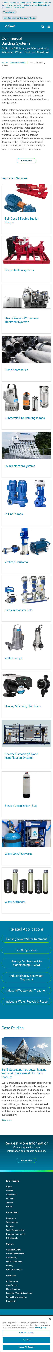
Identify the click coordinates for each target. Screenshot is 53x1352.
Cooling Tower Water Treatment (26, 939)
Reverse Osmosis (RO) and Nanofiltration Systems (21, 755)
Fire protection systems (19, 270)
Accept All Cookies (26, 1347)
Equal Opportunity (14, 1261)
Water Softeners (15, 902)
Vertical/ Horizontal (16, 562)
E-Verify (9, 1265)
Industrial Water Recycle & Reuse (27, 1001)
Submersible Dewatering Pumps (25, 418)
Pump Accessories (16, 370)
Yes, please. (9, 12)
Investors (10, 1226)
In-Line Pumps (14, 514)
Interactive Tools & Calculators (19, 1293)
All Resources (12, 1281)
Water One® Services (18, 854)
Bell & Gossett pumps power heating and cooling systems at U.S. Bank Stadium (24, 1073)
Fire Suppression (26, 950)
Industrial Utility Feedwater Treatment (26, 977)
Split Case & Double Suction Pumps (22, 220)
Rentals (9, 1206)
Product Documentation (16, 1297)
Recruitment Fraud (14, 1269)
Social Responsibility (15, 1230)
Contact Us (11, 1301)
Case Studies (11, 1285)
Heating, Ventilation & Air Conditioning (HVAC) (26, 963)
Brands (9, 1187)
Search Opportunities (15, 1254)
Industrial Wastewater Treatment (26, 990)
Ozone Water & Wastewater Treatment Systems (22, 320)
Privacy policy (40, 1327)
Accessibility (11, 1257)
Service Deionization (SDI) (21, 806)
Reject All (26, 1340)
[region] (26, 1333)
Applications (11, 1194)
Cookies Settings (26, 1332)
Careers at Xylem (13, 1250)
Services (9, 1202)
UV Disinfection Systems (20, 466)
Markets (5, 63)
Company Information (15, 1234)
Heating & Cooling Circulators (23, 706)
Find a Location (13, 1289)
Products (10, 1198)
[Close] (50, 1319)
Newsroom (11, 1218)
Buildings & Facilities (18, 63)
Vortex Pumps (13, 658)
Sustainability (12, 1222)
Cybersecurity (12, 1238)
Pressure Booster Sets (18, 610)
